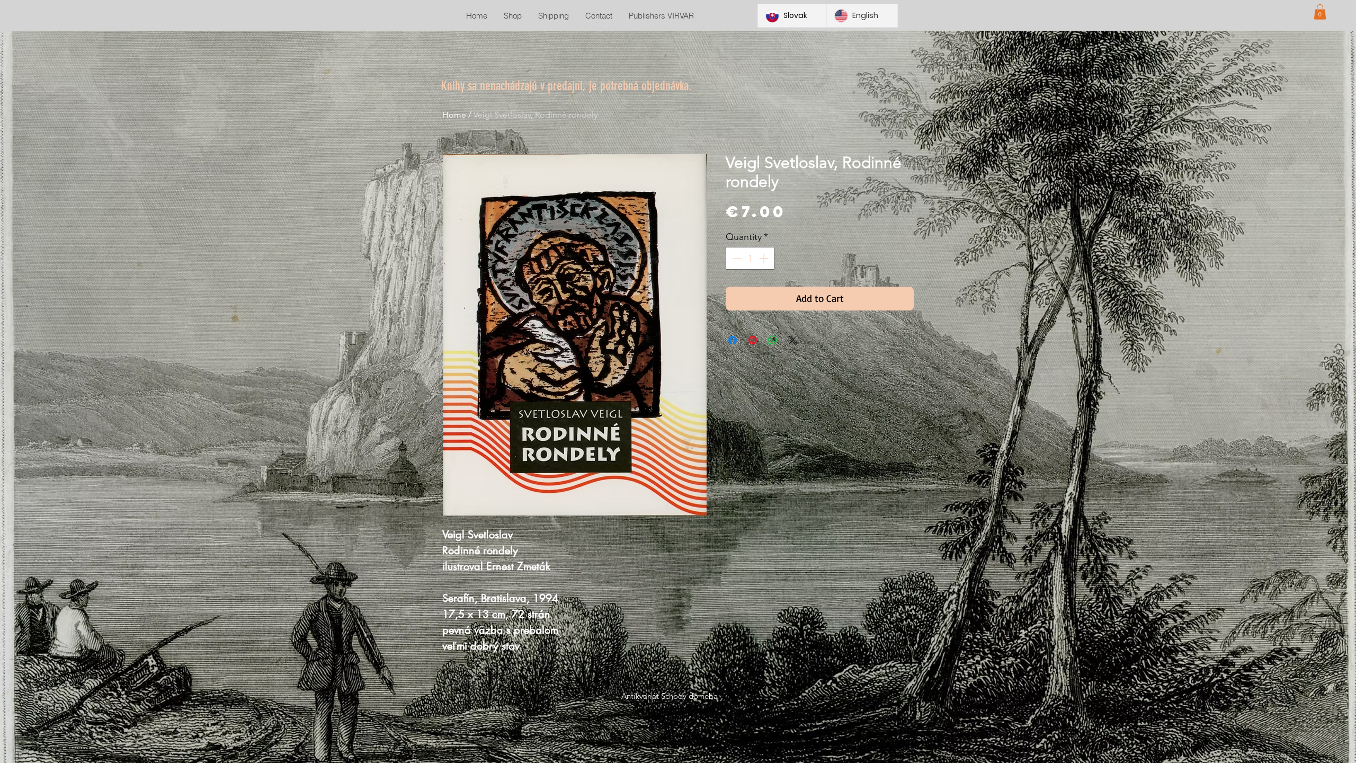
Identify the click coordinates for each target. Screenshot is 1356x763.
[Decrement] (735, 258)
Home (454, 115)
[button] (1320, 12)
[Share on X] (793, 340)
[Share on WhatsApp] (772, 340)
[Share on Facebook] (732, 340)
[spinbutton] (750, 258)
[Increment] (764, 258)
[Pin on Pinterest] (752, 340)
